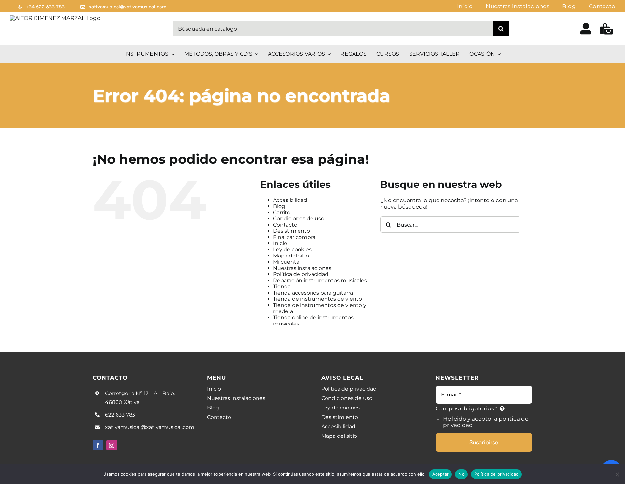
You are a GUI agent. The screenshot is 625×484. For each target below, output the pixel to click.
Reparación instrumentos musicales (320, 280)
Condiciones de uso (298, 218)
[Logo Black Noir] (55, 18)
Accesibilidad (290, 200)
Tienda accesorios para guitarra (313, 293)
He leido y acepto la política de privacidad (485, 421)
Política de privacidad (300, 274)
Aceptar (440, 474)
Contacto (285, 225)
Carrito (281, 212)
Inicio (280, 243)
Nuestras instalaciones (302, 268)
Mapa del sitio (291, 256)
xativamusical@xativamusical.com (149, 427)
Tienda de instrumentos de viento (317, 299)
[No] (617, 474)
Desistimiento (291, 231)
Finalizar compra (294, 237)
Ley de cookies (292, 249)
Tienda (282, 286)
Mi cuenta (286, 262)
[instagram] (111, 445)
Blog (279, 206)
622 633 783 (120, 415)
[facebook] (98, 445)
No (461, 474)
